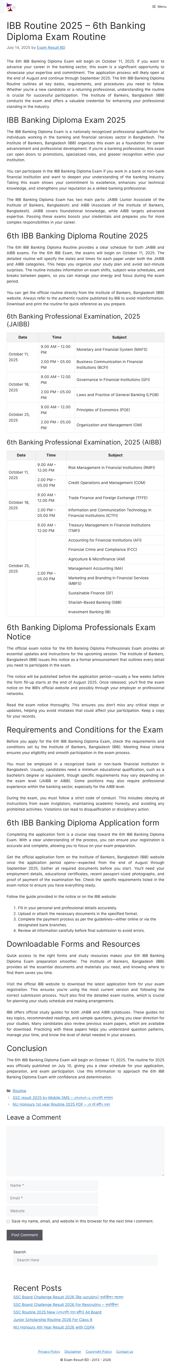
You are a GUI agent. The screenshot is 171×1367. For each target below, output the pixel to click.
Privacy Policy (49, 1351)
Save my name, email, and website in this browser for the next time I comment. (83, 1221)
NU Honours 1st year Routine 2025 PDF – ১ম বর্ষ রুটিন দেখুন (61, 1104)
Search (19, 1252)
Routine (19, 1091)
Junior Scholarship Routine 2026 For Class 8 (52, 1319)
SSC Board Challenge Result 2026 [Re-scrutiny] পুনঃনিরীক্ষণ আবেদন (68, 1297)
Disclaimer (73, 1351)
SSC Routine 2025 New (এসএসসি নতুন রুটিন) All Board (57, 1312)
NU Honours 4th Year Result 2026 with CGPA (54, 1327)
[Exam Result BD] (11, 6)
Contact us (124, 1351)
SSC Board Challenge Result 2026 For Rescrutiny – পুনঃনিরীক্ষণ (65, 1304)
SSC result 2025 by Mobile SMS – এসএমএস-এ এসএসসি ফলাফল (63, 1097)
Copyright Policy (99, 1351)
